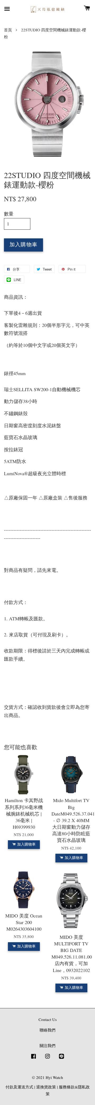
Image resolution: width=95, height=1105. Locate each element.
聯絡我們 (47, 1030)
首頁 (8, 29)
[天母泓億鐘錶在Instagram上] (47, 1058)
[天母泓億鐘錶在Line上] (61, 1058)
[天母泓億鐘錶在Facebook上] (33, 1058)
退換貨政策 (46, 1086)
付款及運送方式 (19, 1086)
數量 (8, 213)
